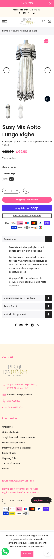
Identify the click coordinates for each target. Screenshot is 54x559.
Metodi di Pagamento (13, 442)
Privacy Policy (9, 453)
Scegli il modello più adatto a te (18, 437)
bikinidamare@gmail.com (20, 394)
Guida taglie (9, 167)
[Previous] (6, 70)
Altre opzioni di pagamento (27, 215)
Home (5, 31)
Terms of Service (11, 463)
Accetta (27, 553)
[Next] (48, 70)
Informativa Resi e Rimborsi (16, 447)
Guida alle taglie (10, 432)
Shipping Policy (10, 458)
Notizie (5, 468)
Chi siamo (7, 426)
